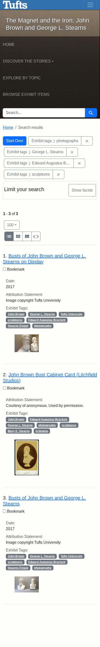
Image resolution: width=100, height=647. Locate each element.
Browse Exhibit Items (26, 94)
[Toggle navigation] (90, 5)
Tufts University (72, 314)
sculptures (15, 320)
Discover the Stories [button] (27, 61)
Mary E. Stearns (19, 431)
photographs (42, 326)
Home (9, 44)
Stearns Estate (18, 326)
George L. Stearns (42, 314)
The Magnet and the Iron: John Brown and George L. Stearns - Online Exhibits (15, 4)
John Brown (16, 314)
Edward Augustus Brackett (47, 320)
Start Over (14, 141)
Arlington (41, 431)
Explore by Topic (22, 78)
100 (13, 225)
